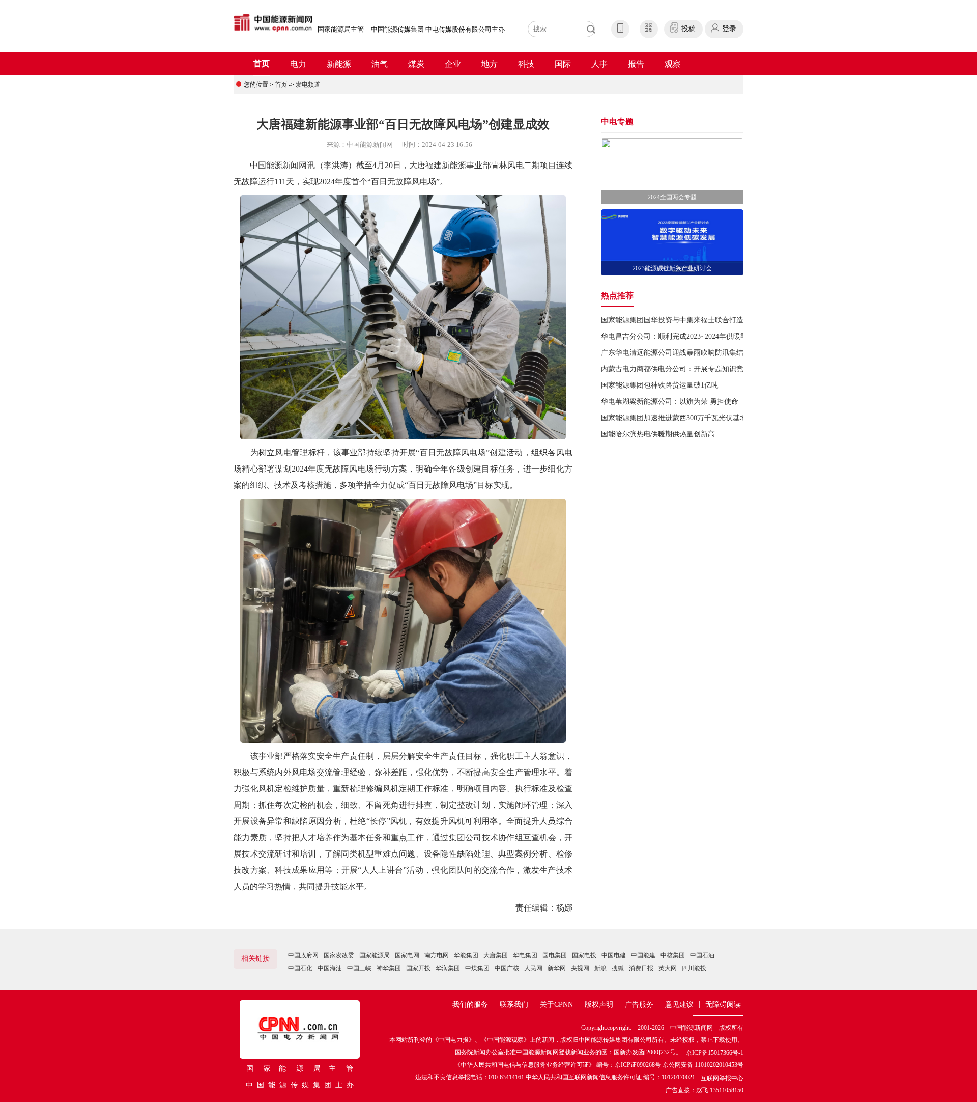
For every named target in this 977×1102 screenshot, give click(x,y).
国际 (563, 64)
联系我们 (514, 1004)
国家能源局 (374, 955)
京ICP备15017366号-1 (714, 1052)
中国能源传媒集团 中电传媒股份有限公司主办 (438, 29)
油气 (379, 64)
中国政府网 (303, 955)
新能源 (339, 64)
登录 (729, 29)
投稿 (688, 29)
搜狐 (618, 968)
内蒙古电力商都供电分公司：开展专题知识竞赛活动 (683, 369)
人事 (599, 64)
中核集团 (672, 955)
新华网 (557, 968)
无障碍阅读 (723, 1004)
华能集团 (466, 955)
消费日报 (641, 968)
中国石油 (702, 955)
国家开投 (418, 968)
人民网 (533, 968)
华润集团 (448, 968)
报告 (636, 64)
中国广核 (507, 968)
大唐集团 (495, 955)
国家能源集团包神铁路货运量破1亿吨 (660, 385)
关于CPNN (556, 1004)
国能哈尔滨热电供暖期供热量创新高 (658, 434)
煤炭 (416, 64)
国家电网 (407, 955)
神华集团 (389, 968)
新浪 (600, 968)
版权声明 (599, 1004)
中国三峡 (359, 968)
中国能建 (643, 955)
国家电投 (584, 955)
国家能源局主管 (341, 29)
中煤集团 (477, 968)
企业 (453, 64)
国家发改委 (339, 955)
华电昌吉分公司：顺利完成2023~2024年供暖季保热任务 (688, 336)
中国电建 (613, 955)
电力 (298, 64)
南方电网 (436, 955)
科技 (526, 64)
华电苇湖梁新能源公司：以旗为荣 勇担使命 (669, 401)
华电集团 (525, 955)
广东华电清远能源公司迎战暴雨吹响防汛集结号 (676, 352)
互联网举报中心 (722, 1078)
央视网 (580, 968)
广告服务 (639, 1004)
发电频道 (308, 84)
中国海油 (330, 968)
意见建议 (679, 1004)
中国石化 (300, 968)
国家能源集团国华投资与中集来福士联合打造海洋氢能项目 (693, 320)
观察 (673, 64)
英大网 (667, 968)
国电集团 (554, 955)
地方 (489, 64)
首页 (261, 63)
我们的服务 (470, 1004)
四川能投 (694, 968)
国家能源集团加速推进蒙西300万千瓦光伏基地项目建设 (688, 418)
